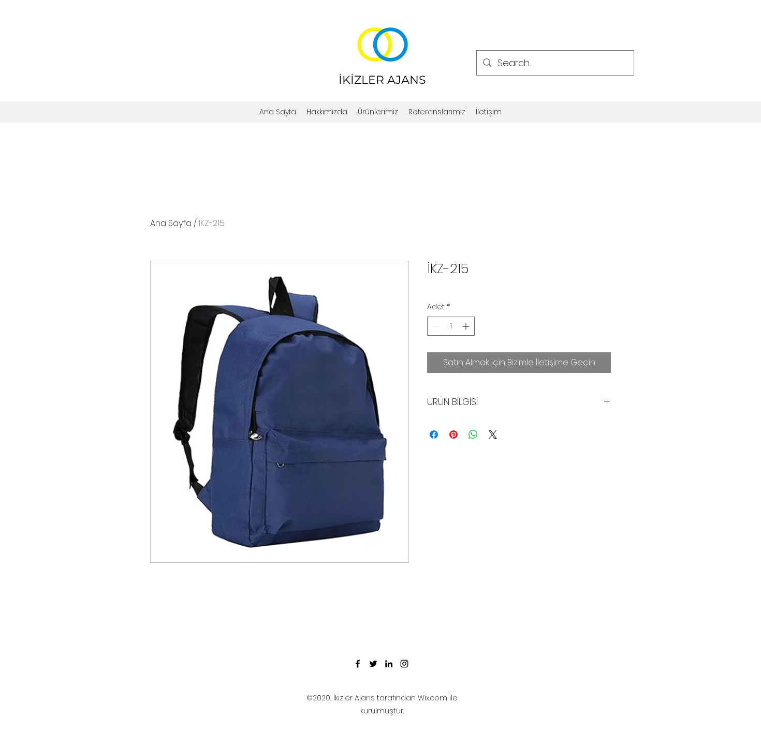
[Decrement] (435, 326)
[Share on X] (493, 434)
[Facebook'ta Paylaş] (434, 434)
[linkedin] (389, 664)
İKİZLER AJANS (382, 80)
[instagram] (404, 664)
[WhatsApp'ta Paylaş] (473, 434)
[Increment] (466, 326)
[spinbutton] (451, 326)
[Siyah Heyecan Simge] (373, 664)
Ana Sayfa (171, 223)
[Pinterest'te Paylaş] (453, 434)
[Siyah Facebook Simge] (358, 664)
